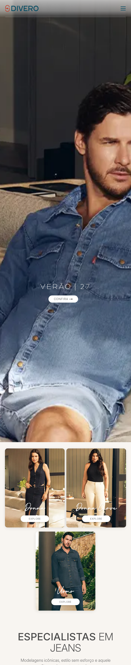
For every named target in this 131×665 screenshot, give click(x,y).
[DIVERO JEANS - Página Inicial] (22, 8)
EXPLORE (35, 518)
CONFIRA (61, 299)
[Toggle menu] (123, 8)
